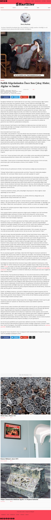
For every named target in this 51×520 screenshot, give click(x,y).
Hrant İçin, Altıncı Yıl (8, 416)
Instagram (4, 1)
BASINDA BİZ (38, 1)
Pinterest (10, 518)
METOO (2, 92)
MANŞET (20, 91)
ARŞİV (32, 1)
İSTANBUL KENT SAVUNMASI (16, 93)
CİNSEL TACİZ (13, 90)
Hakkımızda (27, 1)
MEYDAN (2, 7)
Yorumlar (22, 514)
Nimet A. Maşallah (4, 460)
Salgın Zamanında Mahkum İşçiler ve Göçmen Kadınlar (19, 499)
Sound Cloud (12, 518)
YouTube (6, 518)
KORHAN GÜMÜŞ (15, 91)
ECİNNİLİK (26, 7)
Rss (6, 1)
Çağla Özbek (3, 417)
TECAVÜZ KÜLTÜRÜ (12, 92)
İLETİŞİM (44, 1)
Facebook (1, 1)
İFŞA (9, 93)
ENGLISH (49, 1)
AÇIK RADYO (3, 90)
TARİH (38, 7)
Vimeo (8, 518)
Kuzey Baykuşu (25, 24)
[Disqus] (25, 356)
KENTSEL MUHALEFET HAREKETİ (6, 91)
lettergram (32, 511)
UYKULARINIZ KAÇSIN (4, 93)
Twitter (3, 1)
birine (6, 266)
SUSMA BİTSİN (6, 92)
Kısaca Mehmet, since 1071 (9, 459)
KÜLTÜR (14, 7)
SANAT (49, 7)
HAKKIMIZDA (3, 514)
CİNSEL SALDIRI (8, 90)
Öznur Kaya (3, 501)
